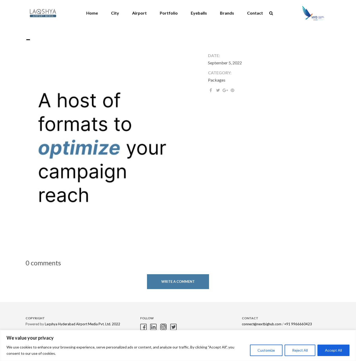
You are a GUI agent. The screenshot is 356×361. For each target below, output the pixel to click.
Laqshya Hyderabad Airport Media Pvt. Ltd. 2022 (82, 324)
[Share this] (210, 90)
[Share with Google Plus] (225, 90)
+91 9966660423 (298, 324)
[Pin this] (232, 90)
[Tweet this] (217, 90)
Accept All (333, 350)
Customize (266, 350)
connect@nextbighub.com (261, 324)
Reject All (300, 350)
